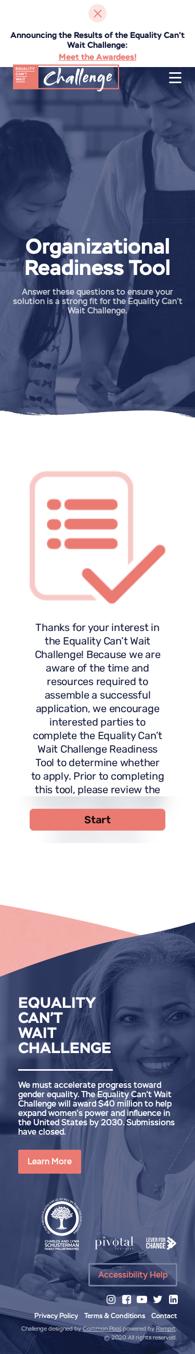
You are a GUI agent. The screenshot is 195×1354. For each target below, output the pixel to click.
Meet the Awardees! (98, 57)
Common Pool (102, 1328)
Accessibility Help (132, 1274)
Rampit (166, 1328)
